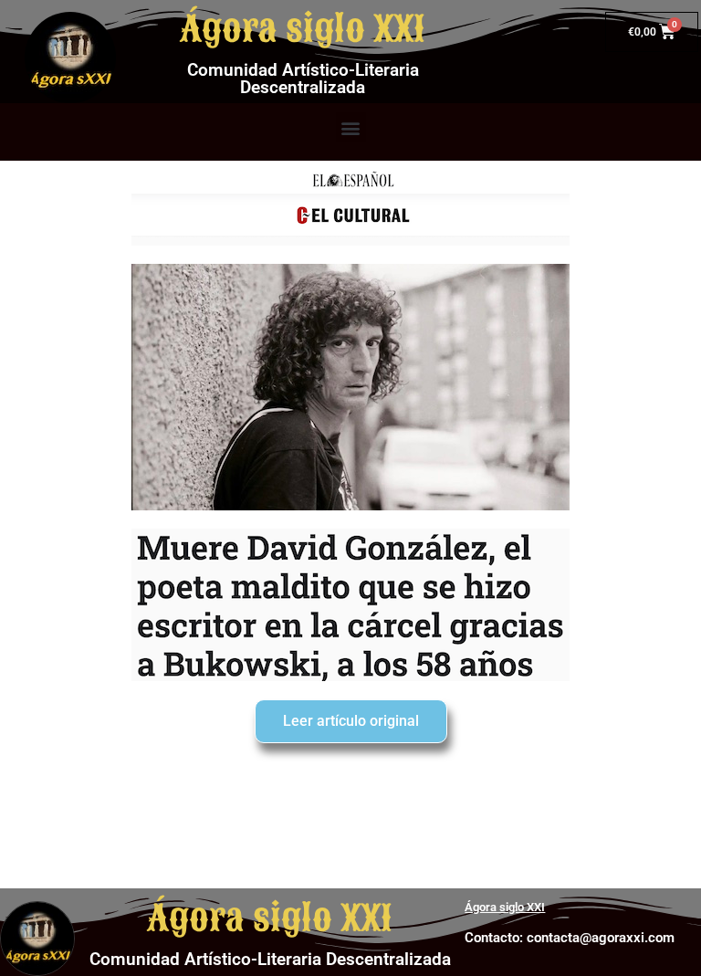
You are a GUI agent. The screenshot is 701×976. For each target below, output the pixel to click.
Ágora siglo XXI (302, 29)
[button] (351, 127)
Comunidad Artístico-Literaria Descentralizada (303, 78)
